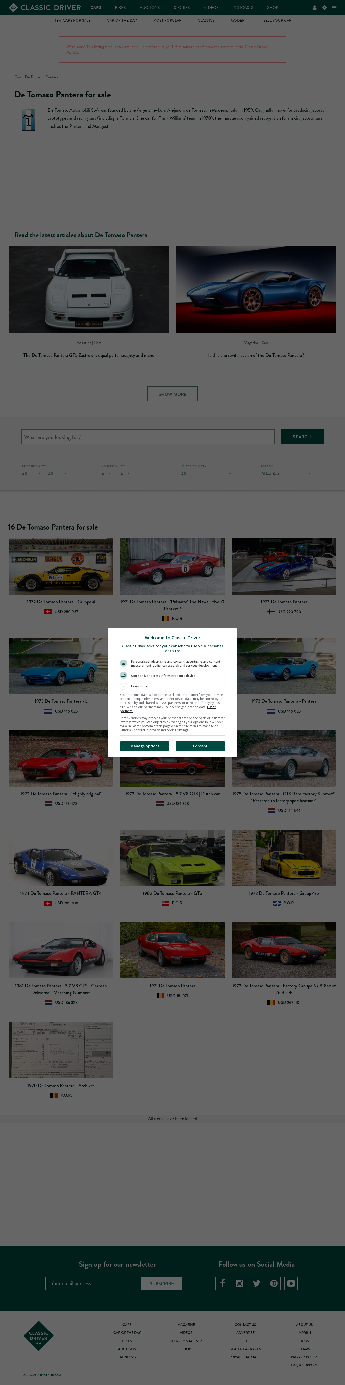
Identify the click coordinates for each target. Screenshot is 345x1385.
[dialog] (172, 692)
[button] (172, 686)
